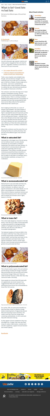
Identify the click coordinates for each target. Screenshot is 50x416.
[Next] (25, 51)
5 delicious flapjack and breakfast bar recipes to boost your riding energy (14, 73)
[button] (14, 52)
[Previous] (4, 51)
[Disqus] (21, 355)
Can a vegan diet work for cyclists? (13, 70)
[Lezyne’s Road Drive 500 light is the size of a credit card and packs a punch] (31, 41)
